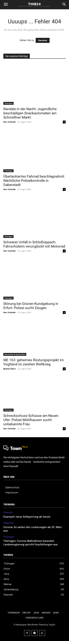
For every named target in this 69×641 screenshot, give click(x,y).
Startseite (42, 40)
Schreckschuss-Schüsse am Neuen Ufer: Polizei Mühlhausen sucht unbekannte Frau (30, 420)
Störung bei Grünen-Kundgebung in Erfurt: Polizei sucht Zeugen (30, 306)
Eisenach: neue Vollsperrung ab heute (26, 517)
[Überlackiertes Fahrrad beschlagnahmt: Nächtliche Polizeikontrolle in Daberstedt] (34, 151)
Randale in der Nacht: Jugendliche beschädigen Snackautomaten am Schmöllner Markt (30, 113)
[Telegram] (35, 633)
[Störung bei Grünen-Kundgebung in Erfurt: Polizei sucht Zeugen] (34, 279)
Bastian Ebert (9, 368)
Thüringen (8, 103)
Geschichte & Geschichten (14, 354)
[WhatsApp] (42, 633)
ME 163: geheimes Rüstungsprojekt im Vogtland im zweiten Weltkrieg (33, 362)
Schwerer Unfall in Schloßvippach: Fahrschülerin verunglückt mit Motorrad (34, 244)
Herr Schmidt (9, 122)
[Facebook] (27, 633)
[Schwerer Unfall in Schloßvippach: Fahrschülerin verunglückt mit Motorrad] (34, 218)
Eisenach (8, 512)
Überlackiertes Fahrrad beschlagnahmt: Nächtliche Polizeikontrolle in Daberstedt (34, 180)
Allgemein (8, 522)
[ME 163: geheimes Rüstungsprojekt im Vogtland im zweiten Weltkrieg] (34, 338)
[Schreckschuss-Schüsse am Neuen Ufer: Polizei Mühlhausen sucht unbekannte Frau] (34, 394)
